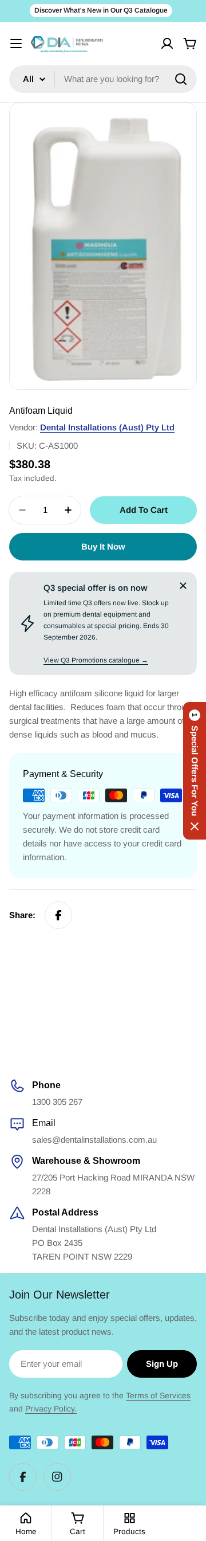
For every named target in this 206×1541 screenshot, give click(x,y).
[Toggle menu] (16, 43)
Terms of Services (158, 1395)
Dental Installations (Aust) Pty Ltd (107, 427)
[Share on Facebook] (58, 915)
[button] (194, 771)
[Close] (183, 586)
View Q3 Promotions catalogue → (95, 660)
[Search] (181, 79)
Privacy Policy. (51, 1408)
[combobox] (103, 79)
